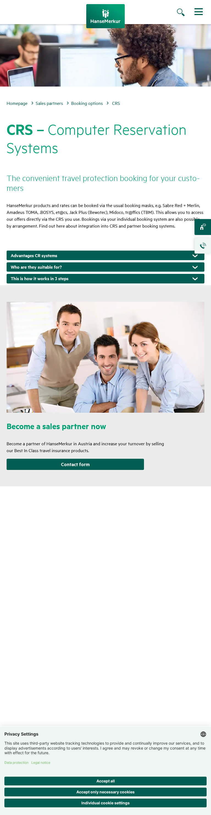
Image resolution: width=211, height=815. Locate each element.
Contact (203, 227)
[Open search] (186, 12)
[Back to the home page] (105, 16)
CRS (116, 103)
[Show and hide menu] (199, 11)
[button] (105, 255)
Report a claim (203, 246)
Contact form (75, 464)
